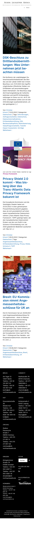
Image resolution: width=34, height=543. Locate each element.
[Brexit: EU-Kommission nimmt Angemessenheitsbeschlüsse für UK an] (17, 274)
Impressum (26, 514)
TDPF (13, 246)
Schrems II (6, 246)
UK (21, 355)
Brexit (25, 352)
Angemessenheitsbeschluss (12, 242)
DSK (21, 121)
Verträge (21, 128)
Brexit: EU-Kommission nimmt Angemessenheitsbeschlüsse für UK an (16, 302)
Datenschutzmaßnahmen (11, 119)
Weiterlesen (7, 130)
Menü (27, 7)
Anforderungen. (23, 114)
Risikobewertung (25, 123)
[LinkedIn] (19, 471)
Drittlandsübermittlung (11, 121)
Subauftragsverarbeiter (11, 126)
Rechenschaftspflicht (10, 123)
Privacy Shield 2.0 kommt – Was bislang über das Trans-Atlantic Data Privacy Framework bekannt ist (16, 187)
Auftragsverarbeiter (10, 117)
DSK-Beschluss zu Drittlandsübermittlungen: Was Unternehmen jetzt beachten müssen (16, 65)
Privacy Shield (25, 244)
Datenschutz (7, 114)
